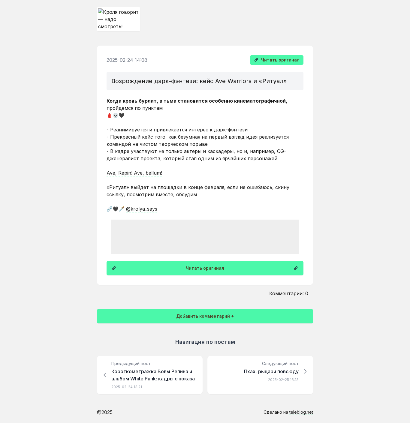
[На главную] (118, 19)
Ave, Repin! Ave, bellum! (134, 173)
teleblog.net (301, 412)
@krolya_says (141, 209)
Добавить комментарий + (205, 316)
